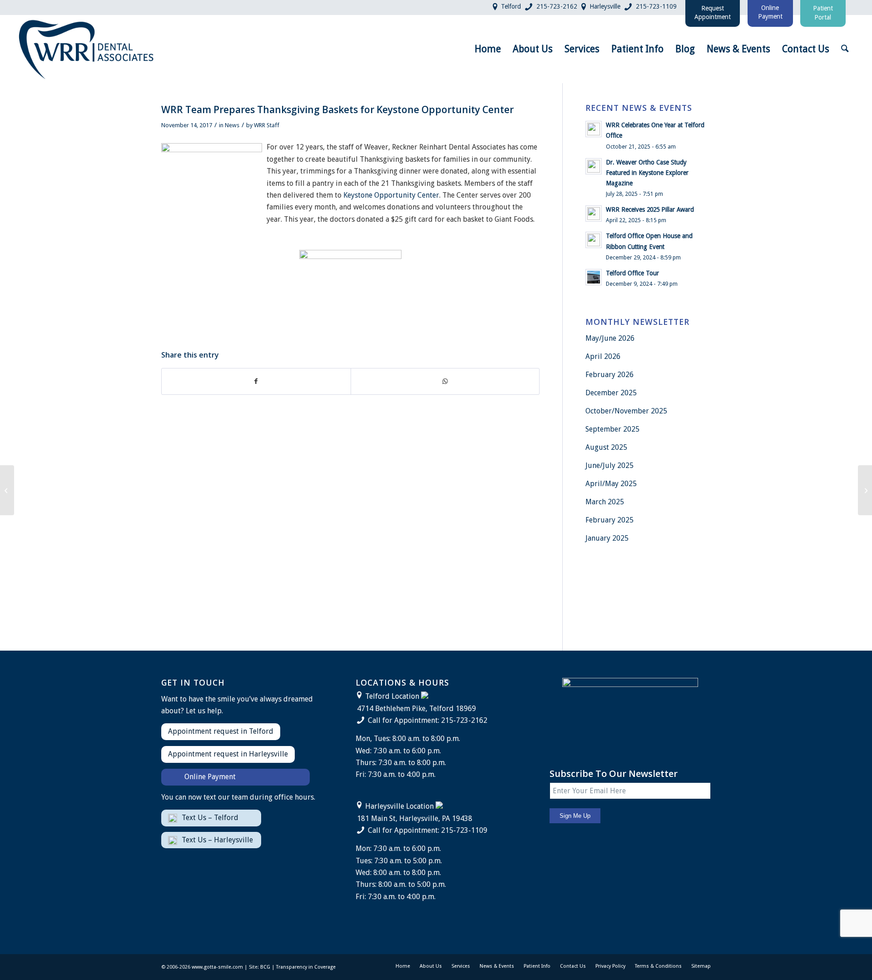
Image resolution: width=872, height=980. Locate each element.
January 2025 (607, 538)
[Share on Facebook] (256, 381)
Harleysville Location (399, 806)
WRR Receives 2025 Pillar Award (650, 209)
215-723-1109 (656, 6)
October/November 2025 (626, 411)
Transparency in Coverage (306, 967)
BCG (265, 967)
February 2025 (609, 520)
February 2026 (609, 374)
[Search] (844, 49)
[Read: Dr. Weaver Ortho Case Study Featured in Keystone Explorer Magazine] (593, 166)
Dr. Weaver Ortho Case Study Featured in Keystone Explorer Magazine (647, 173)
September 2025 (612, 429)
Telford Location (392, 696)
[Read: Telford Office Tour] (593, 277)
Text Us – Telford (210, 817)
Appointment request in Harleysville (228, 754)
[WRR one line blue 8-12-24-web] (86, 49)
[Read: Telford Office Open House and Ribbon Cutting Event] (593, 240)
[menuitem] (488, 49)
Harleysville (605, 6)
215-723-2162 (556, 6)
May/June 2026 (609, 338)
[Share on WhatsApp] (445, 381)
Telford (511, 6)
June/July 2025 (609, 465)
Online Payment (210, 776)
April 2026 (602, 356)
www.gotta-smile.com (217, 967)
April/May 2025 (611, 483)
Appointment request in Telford (220, 731)
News (232, 125)
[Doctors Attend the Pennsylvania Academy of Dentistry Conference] (7, 490)
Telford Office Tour (632, 273)
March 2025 (604, 501)
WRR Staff (266, 125)
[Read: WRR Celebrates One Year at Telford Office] (593, 129)
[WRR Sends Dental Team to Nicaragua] (865, 490)
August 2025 (606, 447)
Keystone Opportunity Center (391, 195)
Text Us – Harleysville (217, 840)
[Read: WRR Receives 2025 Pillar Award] (593, 213)
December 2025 (611, 392)
